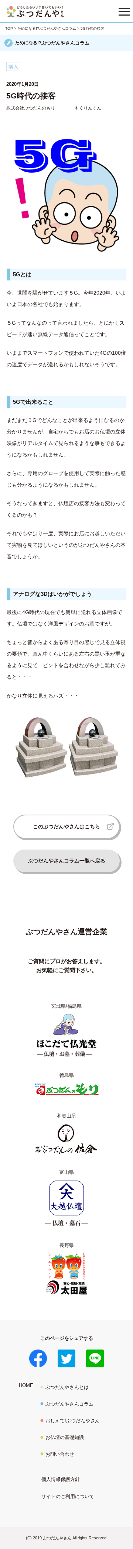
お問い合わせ (59, 1454)
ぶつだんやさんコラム (69, 1404)
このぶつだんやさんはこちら (66, 826)
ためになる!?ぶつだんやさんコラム (46, 28)
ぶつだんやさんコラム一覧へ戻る (66, 861)
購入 (13, 66)
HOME (26, 1385)
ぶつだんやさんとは (67, 1387)
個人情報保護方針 (60, 1479)
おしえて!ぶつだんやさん (72, 1420)
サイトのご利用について (67, 1496)
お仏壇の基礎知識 (64, 1437)
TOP (9, 28)
